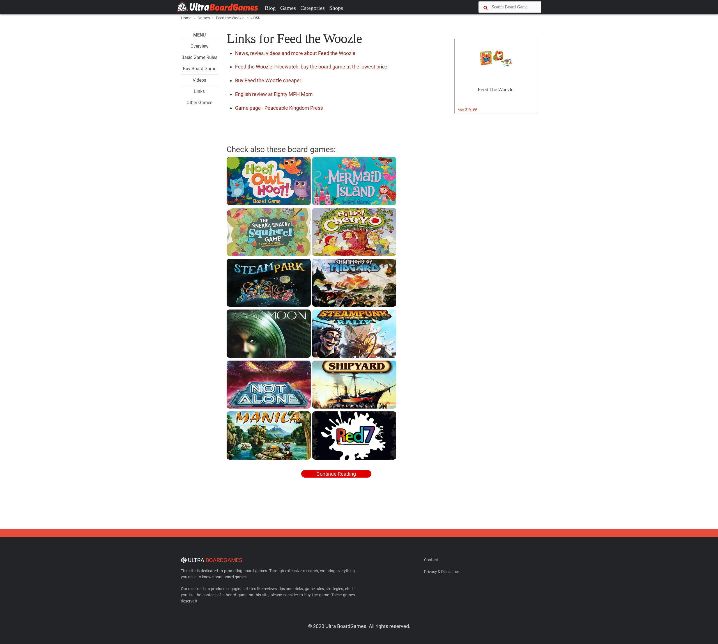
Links (199, 91)
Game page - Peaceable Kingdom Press (279, 108)
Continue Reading (336, 474)
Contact (431, 560)
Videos (199, 80)
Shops (336, 8)
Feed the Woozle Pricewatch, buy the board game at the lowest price (311, 67)
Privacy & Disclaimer (441, 571)
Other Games (199, 102)
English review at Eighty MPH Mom (274, 94)
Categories (312, 8)
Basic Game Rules (199, 57)
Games (288, 8)
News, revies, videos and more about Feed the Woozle (295, 53)
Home (186, 18)
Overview (199, 46)
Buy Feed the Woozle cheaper (268, 80)
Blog (270, 8)
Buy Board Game (199, 68)
